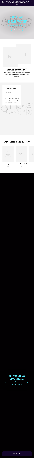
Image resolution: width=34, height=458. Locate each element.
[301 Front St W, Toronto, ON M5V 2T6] (17, 109)
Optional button (17, 29)
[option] (17, 22)
